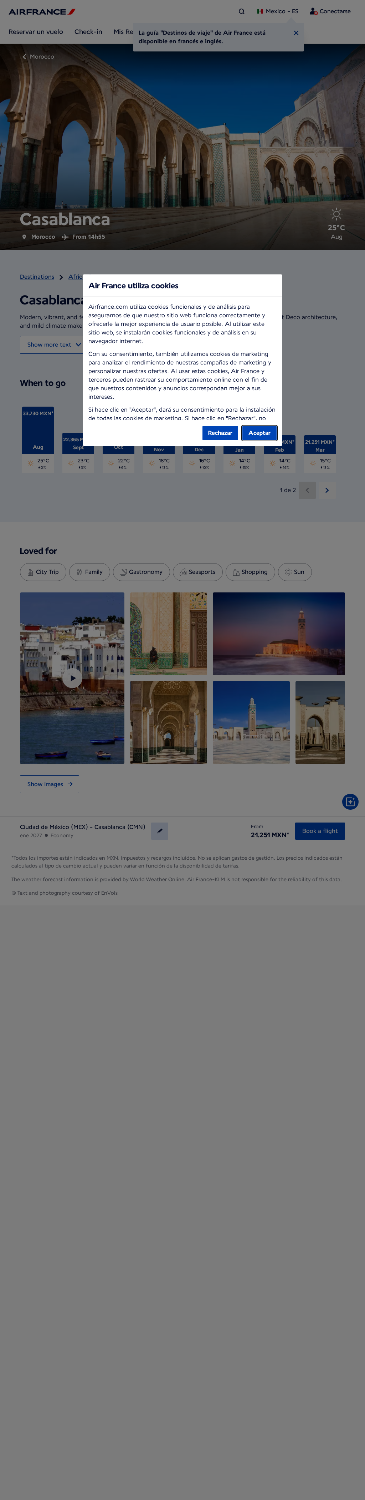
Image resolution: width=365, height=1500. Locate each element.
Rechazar (220, 432)
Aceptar (259, 432)
